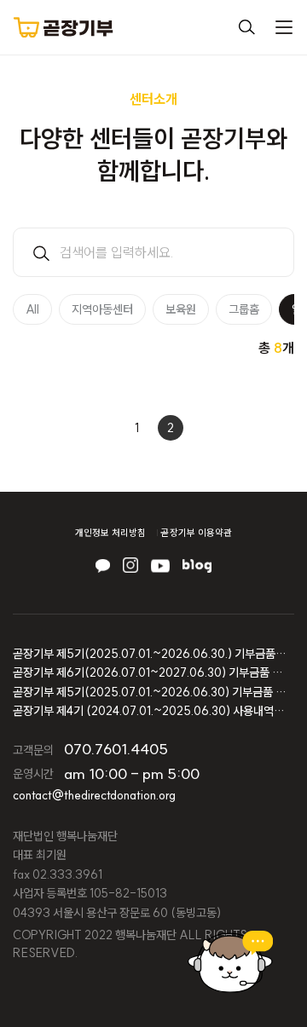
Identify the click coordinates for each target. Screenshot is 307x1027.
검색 (246, 27)
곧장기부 (63, 27)
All (32, 309)
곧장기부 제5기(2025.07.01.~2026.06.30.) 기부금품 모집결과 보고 (149, 653)
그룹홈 (244, 309)
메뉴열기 (284, 27)
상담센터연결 (230, 962)
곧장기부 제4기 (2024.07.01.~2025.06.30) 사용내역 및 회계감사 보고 (149, 710)
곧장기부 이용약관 (196, 533)
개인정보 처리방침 (110, 533)
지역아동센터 (102, 309)
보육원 (180, 309)
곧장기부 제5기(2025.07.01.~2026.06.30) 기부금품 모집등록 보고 (149, 692)
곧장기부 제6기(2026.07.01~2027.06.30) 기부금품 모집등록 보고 (149, 672)
